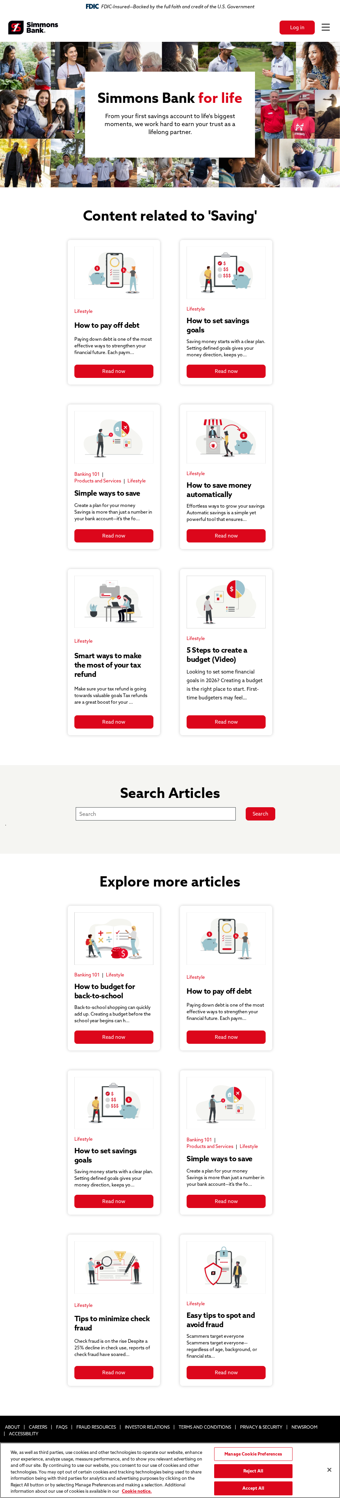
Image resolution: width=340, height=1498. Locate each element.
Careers (38, 1427)
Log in (297, 27)
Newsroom (304, 1427)
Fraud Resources (96, 1427)
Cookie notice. (137, 1491)
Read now (113, 371)
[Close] (329, 1469)
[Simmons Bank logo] (33, 28)
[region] (170, 1470)
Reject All (253, 1470)
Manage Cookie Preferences (253, 1454)
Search (260, 814)
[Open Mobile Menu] (326, 28)
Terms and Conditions (205, 1427)
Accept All (253, 1488)
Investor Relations (147, 1427)
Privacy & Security (261, 1427)
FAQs (61, 1427)
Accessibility (24, 1433)
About (12, 1427)
